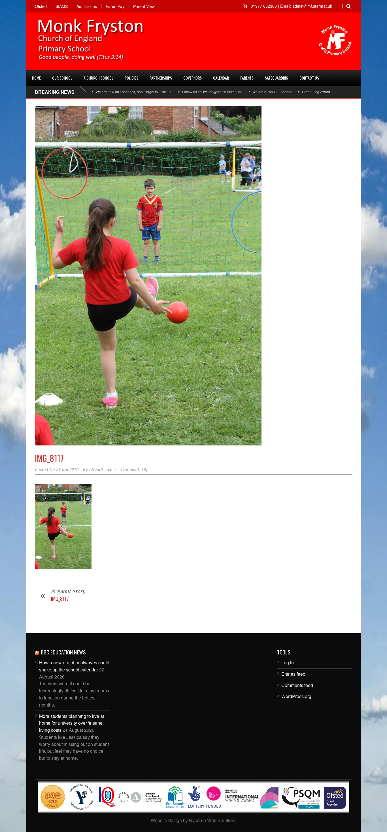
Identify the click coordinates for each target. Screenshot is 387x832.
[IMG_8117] (193, 275)
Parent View (144, 6)
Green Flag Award (293, 91)
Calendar (221, 78)
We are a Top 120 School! (249, 91)
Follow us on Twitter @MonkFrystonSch (189, 91)
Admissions (86, 6)
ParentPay (115, 6)
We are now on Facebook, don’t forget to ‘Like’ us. (111, 91)
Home (36, 78)
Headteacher (103, 469)
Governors (192, 78)
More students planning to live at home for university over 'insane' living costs (71, 723)
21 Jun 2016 (67, 469)
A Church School (98, 78)
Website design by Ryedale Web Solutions (194, 820)
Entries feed (293, 674)
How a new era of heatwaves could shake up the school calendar (74, 666)
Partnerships (161, 78)
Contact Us (309, 78)
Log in (287, 662)
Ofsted (41, 6)
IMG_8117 (49, 458)
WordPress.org (296, 696)
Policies (131, 78)
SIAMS (62, 6)
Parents (247, 78)
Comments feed (297, 685)
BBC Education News (63, 652)
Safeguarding (276, 78)
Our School (62, 78)
